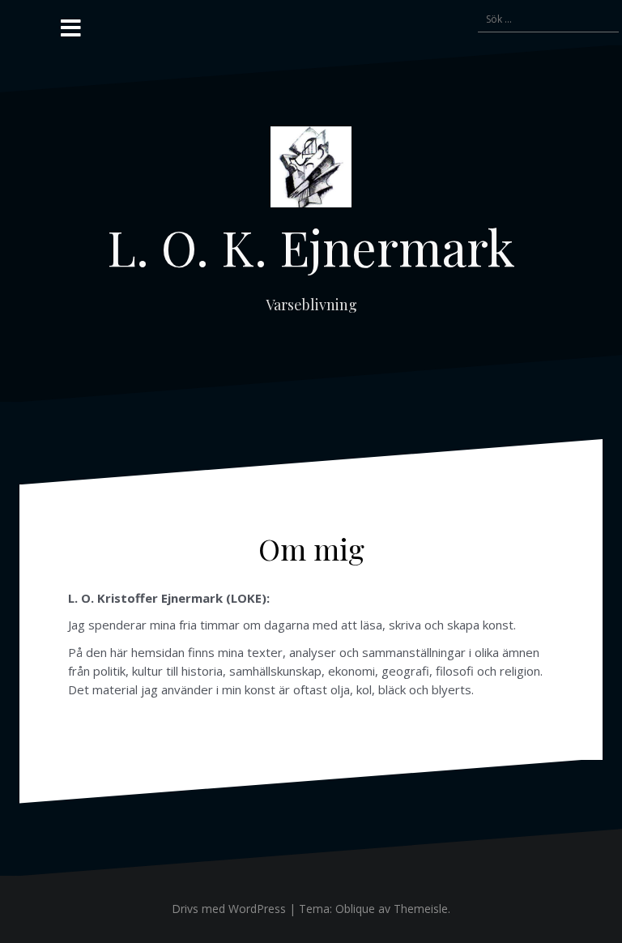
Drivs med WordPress (229, 908)
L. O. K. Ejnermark (311, 246)
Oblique (355, 908)
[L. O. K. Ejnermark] (311, 171)
